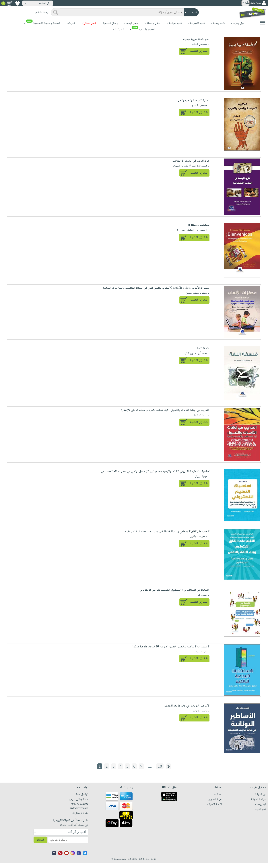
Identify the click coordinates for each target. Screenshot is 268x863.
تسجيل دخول (255, 3)
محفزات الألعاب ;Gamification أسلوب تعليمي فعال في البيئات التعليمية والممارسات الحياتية (155, 288)
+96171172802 (79, 804)
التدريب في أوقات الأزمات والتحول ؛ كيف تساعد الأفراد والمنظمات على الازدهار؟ (165, 410)
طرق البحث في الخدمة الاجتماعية (190, 160)
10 (160, 766)
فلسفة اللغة (203, 348)
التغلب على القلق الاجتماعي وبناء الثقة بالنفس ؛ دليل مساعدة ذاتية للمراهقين (167, 531)
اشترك (40, 839)
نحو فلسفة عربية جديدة (195, 39)
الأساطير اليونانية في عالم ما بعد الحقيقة (186, 705)
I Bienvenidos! (198, 225)
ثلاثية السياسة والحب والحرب (192, 100)
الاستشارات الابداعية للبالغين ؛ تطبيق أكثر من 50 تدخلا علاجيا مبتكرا (170, 646)
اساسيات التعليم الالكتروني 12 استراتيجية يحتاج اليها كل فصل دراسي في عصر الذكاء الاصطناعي (155, 471)
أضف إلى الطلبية (199, 51)
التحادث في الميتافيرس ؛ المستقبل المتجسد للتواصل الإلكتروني (174, 590)
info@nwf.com (79, 808)
